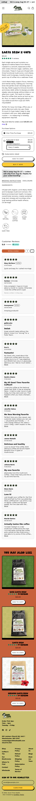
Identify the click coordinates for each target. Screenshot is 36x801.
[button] (29, 8)
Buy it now (18, 164)
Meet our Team (31, 759)
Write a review (13, 251)
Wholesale (6, 770)
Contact (5, 767)
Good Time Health (14, 793)
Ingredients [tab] (7, 185)
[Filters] (27, 251)
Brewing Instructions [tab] (11, 181)
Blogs (31, 754)
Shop (4, 749)
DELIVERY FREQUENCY (13, 144)
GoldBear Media (19, 794)
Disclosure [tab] (27, 181)
